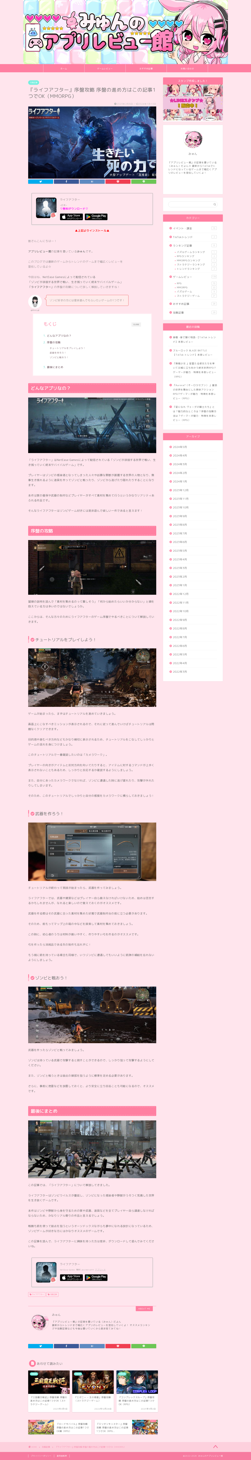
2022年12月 (181, 594)
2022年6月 (180, 646)
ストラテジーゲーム (196, 295)
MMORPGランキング (196, 260)
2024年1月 (180, 481)
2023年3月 (180, 568)
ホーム (63, 68)
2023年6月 (180, 542)
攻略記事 (33, 82)
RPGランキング (196, 256)
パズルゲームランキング (196, 252)
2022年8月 (180, 628)
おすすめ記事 (146, 68)
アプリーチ (100, 1269)
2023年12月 (181, 490)
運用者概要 (62, 1456)
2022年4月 (180, 663)
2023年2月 (180, 576)
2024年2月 (180, 473)
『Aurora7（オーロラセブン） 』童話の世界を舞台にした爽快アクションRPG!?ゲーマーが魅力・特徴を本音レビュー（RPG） (195, 391)
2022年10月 (181, 611)
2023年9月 (180, 516)
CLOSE (136, 324)
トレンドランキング (196, 268)
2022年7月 (180, 637)
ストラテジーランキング (196, 264)
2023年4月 (180, 559)
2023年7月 (180, 533)
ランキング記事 (194, 245)
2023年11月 (181, 499)
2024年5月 (180, 447)
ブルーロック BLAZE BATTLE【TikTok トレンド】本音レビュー (193, 352)
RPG (196, 283)
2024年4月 (180, 455)
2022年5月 (180, 654)
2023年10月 (181, 507)
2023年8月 (180, 525)
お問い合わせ (187, 68)
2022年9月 (180, 620)
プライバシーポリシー (41, 1456)
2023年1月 (180, 585)
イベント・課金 (194, 228)
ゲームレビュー (105, 68)
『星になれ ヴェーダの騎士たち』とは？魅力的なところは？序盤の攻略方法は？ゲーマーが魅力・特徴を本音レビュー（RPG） (195, 413)
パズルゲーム (196, 291)
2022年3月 (180, 672)
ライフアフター (37, 1294)
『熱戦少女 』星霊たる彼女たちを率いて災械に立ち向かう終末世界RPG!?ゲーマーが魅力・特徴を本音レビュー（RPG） (195, 370)
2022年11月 (181, 602)
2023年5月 (180, 551)
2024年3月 (180, 464)
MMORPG (196, 287)
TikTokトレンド (194, 237)
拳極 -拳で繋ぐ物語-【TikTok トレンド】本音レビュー (194, 339)
